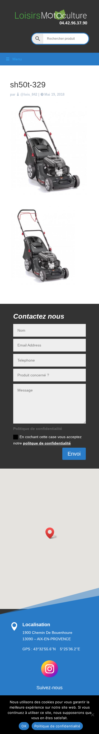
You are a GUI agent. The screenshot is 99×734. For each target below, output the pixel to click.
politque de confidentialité (47, 443)
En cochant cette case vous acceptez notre (47, 440)
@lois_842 (28, 94)
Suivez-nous (49, 687)
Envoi (74, 454)
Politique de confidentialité (57, 726)
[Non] (92, 714)
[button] (51, 533)
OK (23, 726)
